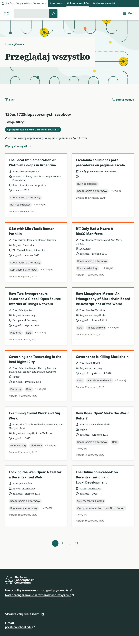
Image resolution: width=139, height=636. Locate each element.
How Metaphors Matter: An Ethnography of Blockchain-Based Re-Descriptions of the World (103, 298)
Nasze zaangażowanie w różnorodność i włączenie (38, 595)
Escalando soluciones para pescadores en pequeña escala (100, 163)
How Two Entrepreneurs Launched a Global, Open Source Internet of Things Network (35, 298)
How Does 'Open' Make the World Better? (103, 416)
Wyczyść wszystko (17, 146)
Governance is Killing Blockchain (102, 356)
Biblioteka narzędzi (104, 3)
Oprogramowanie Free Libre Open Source (34, 130)
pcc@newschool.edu (18, 627)
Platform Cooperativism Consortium (25, 3)
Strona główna (13, 44)
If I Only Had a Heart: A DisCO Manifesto (94, 231)
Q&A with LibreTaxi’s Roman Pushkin (31, 231)
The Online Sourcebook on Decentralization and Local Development (97, 477)
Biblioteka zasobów (77, 3)
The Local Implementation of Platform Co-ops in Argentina (32, 163)
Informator (56, 3)
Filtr (11, 100)
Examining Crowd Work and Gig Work (34, 416)
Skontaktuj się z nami (23, 614)
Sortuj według (124, 100)
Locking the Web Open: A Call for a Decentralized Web (35, 475)
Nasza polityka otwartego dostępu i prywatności (37, 590)
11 (76, 543)
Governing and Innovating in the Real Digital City (35, 359)
